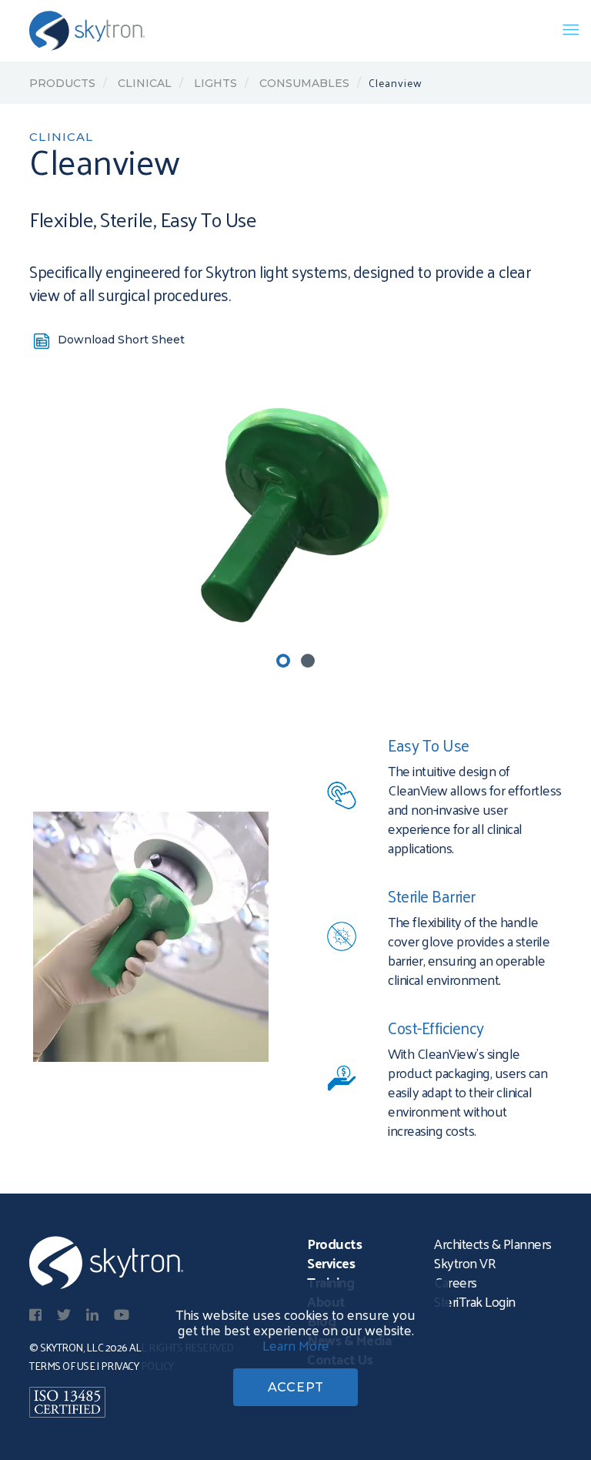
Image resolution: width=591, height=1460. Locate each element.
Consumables (302, 83)
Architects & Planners (493, 1243)
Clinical (143, 83)
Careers (455, 1281)
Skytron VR (465, 1262)
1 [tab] (283, 661)
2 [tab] (308, 661)
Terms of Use (62, 1365)
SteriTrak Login (475, 1301)
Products (62, 83)
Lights (214, 83)
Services (331, 1262)
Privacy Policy (137, 1365)
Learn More (295, 1345)
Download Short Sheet (121, 340)
